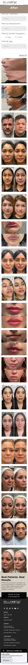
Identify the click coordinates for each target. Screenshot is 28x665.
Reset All (23, 55)
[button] (23, 2)
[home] (9, 2)
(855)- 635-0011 (8, 615)
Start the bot (6, 660)
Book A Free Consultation (14, 595)
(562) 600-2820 (8, 620)
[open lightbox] (14, 70)
